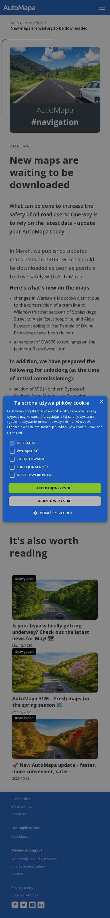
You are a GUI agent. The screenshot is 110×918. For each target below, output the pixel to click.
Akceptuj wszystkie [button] (54, 488)
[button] (55, 512)
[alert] (55, 459)
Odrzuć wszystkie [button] (55, 501)
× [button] (101, 402)
